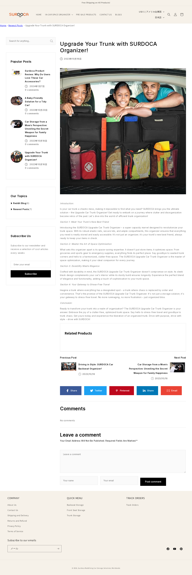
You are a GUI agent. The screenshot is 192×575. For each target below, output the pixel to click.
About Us (12, 505)
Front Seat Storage (76, 510)
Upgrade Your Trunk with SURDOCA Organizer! (50, 25)
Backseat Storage (75, 505)
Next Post (180, 357)
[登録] (58, 548)
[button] (58, 14)
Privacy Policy (14, 526)
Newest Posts (15, 25)
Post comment (153, 481)
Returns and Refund (17, 520)
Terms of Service (15, 531)
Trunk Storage (74, 515)
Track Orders (132, 505)
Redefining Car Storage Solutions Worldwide (102, 568)
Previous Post (68, 357)
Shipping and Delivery (18, 515)
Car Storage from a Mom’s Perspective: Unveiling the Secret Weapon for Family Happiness (148, 368)
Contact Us (13, 510)
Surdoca (81, 568)
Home (3, 25)
